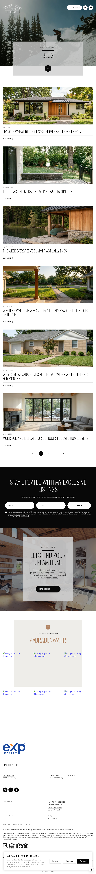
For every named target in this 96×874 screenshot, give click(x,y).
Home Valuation (55, 807)
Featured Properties (56, 802)
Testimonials (53, 819)
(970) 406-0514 (74, 8)
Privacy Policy (25, 516)
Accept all (83, 861)
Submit (79, 505)
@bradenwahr (48, 639)
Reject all (55, 861)
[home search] (85, 7)
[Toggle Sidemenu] (91, 7)
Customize (69, 861)
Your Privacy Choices (48, 871)
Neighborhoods (55, 804)
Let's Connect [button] (54, 810)
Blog (50, 816)
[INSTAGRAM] (5, 790)
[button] (48, 589)
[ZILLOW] (16, 790)
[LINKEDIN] (10, 790)
